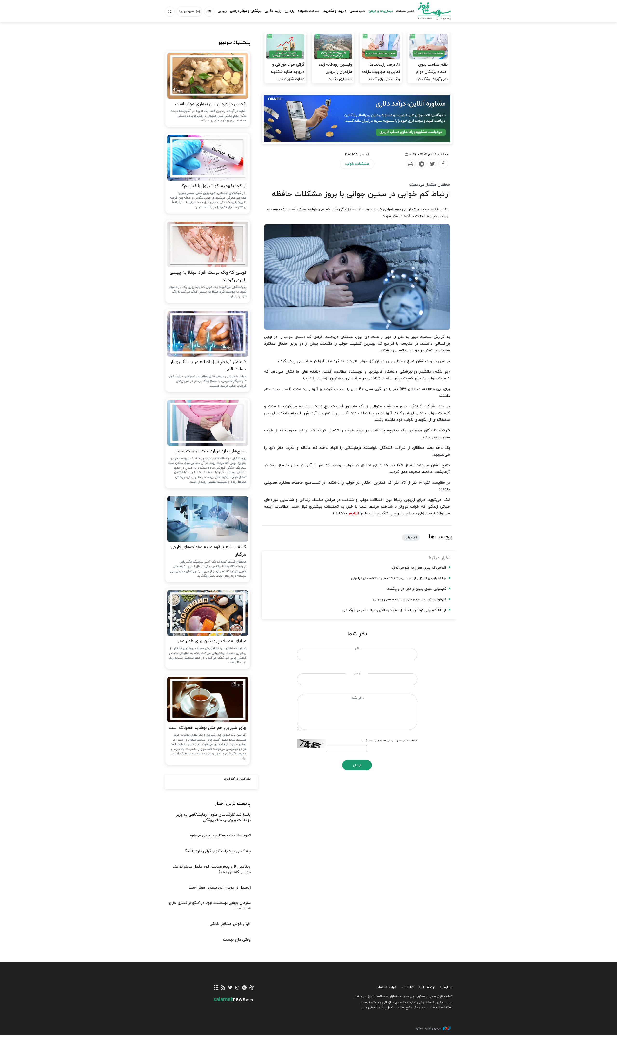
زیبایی (222, 11)
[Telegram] (421, 164)
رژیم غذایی (273, 11)
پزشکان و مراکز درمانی (245, 11)
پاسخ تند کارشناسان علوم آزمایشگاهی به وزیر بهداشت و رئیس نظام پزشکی (213, 817)
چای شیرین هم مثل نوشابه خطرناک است (207, 728)
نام (357, 648)
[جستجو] (170, 12)
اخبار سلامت (405, 11)
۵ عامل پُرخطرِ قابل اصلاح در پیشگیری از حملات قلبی (208, 365)
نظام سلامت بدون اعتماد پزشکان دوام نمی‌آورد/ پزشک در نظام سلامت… (432, 75)
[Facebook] (443, 164)
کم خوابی (411, 537)
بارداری (289, 11)
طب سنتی (357, 11)
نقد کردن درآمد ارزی (237, 779)
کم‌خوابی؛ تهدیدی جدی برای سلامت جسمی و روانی (409, 599)
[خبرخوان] (223, 988)
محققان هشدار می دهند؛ (429, 184)
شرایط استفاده (386, 987)
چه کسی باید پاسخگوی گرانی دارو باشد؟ (218, 851)
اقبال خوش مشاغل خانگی (230, 924)
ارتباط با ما (427, 987)
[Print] (410, 164)
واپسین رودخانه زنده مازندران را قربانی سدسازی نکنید (335, 72)
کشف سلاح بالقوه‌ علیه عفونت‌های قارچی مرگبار (208, 551)
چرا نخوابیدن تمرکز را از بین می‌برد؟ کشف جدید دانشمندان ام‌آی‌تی (398, 578)
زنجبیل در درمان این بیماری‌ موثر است (210, 104)
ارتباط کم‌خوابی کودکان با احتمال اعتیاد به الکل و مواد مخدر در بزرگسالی (394, 610)
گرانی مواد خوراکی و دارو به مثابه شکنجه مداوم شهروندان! (287, 72)
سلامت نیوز (430, 10)
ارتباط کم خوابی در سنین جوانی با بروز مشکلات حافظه (361, 194)
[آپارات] (251, 988)
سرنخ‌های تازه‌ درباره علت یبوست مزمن (210, 451)
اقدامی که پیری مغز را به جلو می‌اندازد (419, 568)
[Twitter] (432, 164)
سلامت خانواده (308, 11)
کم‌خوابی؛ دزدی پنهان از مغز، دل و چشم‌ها (416, 589)
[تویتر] (230, 988)
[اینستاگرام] (237, 988)
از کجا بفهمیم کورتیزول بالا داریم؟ (214, 186)
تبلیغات (408, 987)
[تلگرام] (244, 988)
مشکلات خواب (357, 164)
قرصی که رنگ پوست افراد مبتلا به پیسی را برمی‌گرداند (207, 276)
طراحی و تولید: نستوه (428, 1028)
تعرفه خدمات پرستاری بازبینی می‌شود (220, 835)
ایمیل (357, 673)
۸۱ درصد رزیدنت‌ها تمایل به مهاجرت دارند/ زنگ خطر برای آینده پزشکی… (381, 75)
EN (209, 11)
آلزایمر (353, 513)
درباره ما (446, 987)
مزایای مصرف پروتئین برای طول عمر (211, 641)
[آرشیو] (216, 988)
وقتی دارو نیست (237, 939)
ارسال (357, 765)
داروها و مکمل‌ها (334, 11)
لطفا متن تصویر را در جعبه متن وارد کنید (389, 741)
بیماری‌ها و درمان (380, 11)
